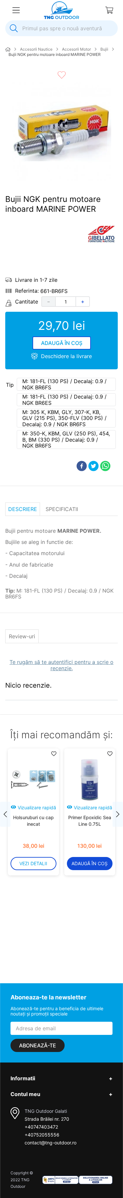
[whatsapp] (105, 466)
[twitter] (93, 466)
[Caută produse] (14, 28)
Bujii (104, 49)
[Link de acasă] (7, 50)
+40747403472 (41, 1127)
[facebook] (81, 466)
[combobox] (61, 28)
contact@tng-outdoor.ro (50, 1142)
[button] (66, 384)
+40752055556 (42, 1134)
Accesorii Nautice (36, 49)
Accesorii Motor (76, 49)
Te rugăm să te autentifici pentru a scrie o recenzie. (61, 665)
